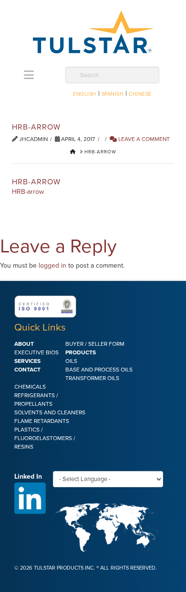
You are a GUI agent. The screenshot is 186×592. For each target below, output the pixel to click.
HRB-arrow (28, 192)
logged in (52, 265)
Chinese (140, 94)
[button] (29, 75)
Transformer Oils (92, 378)
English (84, 94)
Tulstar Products (93, 31)
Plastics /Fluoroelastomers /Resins (44, 438)
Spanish (113, 94)
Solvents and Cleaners (49, 412)
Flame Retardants (41, 421)
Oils (71, 361)
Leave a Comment (143, 139)
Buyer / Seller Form (94, 344)
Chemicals (30, 386)
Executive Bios (36, 352)
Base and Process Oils (99, 369)
